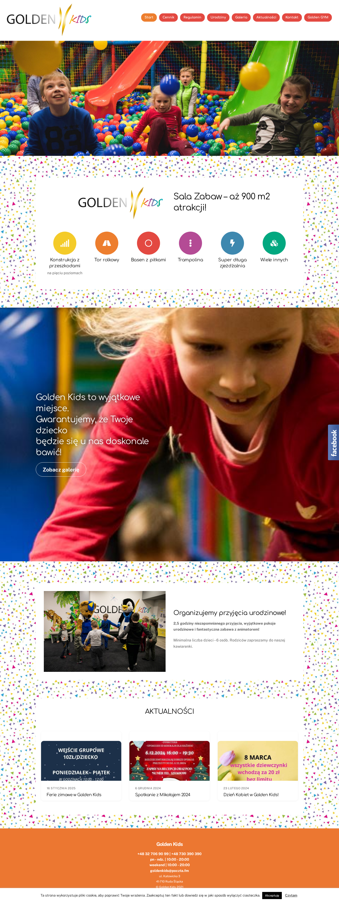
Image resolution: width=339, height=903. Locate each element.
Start (149, 17)
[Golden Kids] (50, 34)
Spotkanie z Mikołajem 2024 (162, 794)
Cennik (168, 17)
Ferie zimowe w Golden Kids (74, 794)
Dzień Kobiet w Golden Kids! (251, 794)
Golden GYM (318, 17)
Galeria (241, 17)
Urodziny (218, 17)
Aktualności (266, 17)
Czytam (291, 895)
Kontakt (291, 17)
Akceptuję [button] (272, 895)
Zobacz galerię (61, 469)
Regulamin (192, 17)
